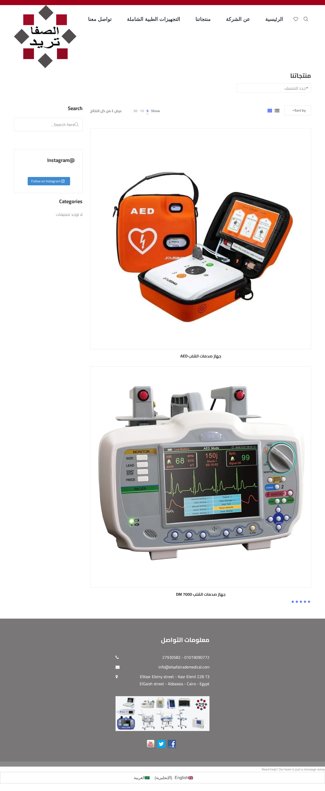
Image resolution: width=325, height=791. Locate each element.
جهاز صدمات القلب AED (200, 356)
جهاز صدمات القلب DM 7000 (200, 594)
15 (142, 111)
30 (135, 111)
